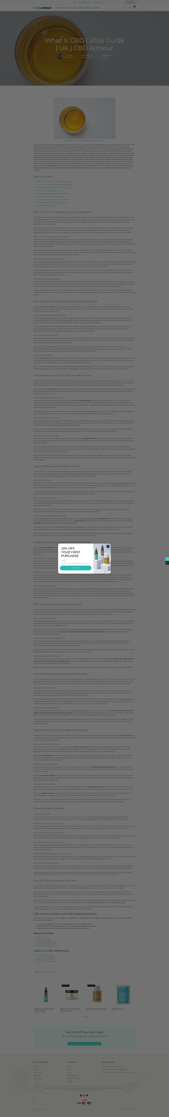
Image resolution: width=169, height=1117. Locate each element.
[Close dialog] (107, 546)
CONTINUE (76, 568)
